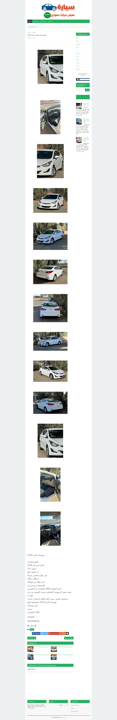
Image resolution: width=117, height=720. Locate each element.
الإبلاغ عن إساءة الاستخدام (81, 97)
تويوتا (77, 41)
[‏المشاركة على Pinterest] (60, 633)
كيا (76, 50)
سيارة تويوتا (36, 21)
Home (29, 21)
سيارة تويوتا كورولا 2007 (86, 104)
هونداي (31, 629)
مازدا (77, 56)
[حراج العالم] (58, 9)
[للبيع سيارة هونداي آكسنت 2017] (54, 657)
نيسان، (77, 62)
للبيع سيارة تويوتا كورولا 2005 (86, 139)
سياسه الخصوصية (75, 705)
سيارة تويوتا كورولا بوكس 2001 (86, 120)
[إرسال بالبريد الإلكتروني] (67, 633)
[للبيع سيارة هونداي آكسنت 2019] (30, 649)
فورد (77, 47)
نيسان (77, 59)
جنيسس (78, 44)
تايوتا (77, 38)
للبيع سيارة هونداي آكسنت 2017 (65, 654)
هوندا (77, 66)
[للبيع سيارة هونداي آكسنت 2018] (30, 657)
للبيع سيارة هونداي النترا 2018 (65, 646)
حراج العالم (62, 717)
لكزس (77, 53)
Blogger (83, 75)
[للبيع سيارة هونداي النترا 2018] (54, 649)
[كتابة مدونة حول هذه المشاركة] (64, 633)
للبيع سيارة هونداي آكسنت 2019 (41, 646)
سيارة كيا (50, 21)
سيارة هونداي (43, 21)
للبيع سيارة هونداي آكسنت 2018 (41, 654)
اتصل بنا (72, 708)
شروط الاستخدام (74, 711)
